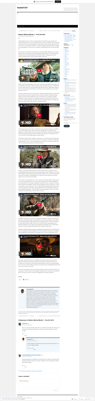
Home (20, 26)
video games (67, 74)
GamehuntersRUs (67, 98)
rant (65, 67)
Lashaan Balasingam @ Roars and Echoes (31, 355)
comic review (67, 54)
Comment (55, 390)
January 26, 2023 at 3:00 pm (27, 356)
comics (66, 55)
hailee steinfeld (56, 311)
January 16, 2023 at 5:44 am (27, 324)
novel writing (67, 64)
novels (66, 65)
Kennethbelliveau (67, 79)
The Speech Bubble (68, 82)
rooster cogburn (45, 312)
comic (65, 53)
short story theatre (67, 69)
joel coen (24, 312)
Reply (26, 335)
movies (33, 311)
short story (66, 68)
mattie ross (33, 312)
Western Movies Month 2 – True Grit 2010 (31, 34)
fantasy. (66, 56)
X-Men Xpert (67, 91)
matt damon (28, 312)
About (23, 26)
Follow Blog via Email (68, 117)
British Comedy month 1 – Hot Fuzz (70, 39)
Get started (58, 1)
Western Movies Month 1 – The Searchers (26, 30)
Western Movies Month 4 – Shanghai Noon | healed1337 (32, 370)
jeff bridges (20, 312)
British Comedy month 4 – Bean (70, 34)
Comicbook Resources (68, 112)
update (66, 72)
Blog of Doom (67, 96)
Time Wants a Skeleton (68, 88)
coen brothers (47, 311)
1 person (32, 348)
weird (65, 75)
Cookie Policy (23, 399)
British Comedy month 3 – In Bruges (70, 35)
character (66, 49)
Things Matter (67, 85)
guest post (66, 57)
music (65, 61)
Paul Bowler (24, 323)
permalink (25, 313)
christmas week (67, 50)
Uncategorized (37, 311)
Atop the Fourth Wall (68, 104)
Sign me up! (67, 126)
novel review (67, 63)
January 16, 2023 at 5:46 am (32, 340)
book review (67, 48)
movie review (29, 311)
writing (66, 76)
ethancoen (52, 311)
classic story (66, 52)
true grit (50, 312)
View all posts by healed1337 (32, 307)
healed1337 (22, 7)
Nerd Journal (67, 62)
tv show (66, 70)
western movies (54, 312)
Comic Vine (66, 108)
